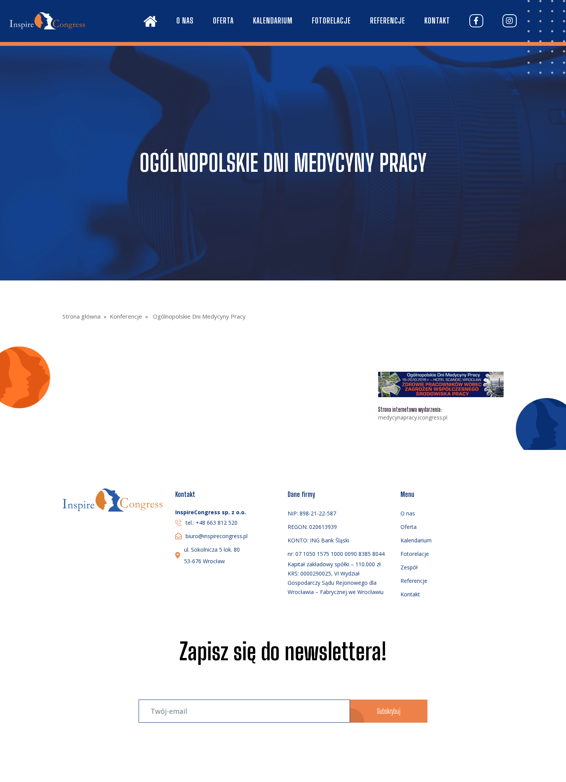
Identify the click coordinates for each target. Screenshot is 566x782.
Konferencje (126, 316)
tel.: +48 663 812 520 (212, 522)
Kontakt (437, 20)
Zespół (409, 567)
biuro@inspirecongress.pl (217, 536)
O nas (185, 20)
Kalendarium (273, 20)
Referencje (387, 20)
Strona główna (81, 316)
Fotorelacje (331, 20)
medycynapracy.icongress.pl (412, 417)
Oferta (223, 20)
